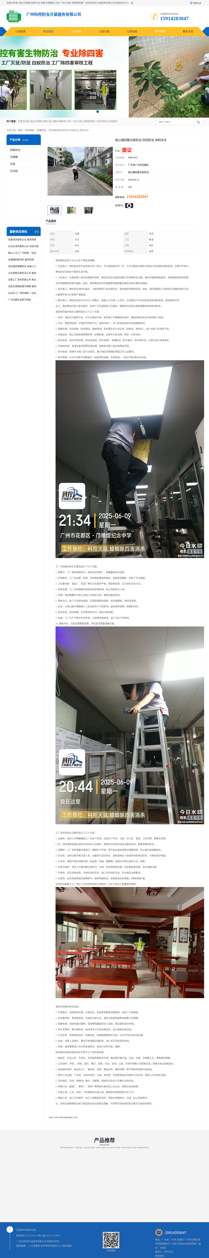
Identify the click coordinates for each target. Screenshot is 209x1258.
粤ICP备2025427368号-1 (49, 1235)
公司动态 (132, 31)
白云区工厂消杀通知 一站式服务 (23, 293)
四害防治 (41, 130)
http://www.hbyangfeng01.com (63, 1117)
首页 (20, 130)
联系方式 (188, 31)
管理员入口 (56, 1246)
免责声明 (45, 1246)
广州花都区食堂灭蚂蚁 (19, 299)
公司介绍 (104, 31)
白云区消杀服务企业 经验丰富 (23, 246)
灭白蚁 (14, 171)
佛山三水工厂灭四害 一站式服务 (23, 253)
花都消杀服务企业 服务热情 (22, 239)
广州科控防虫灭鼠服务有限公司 (31, 1241)
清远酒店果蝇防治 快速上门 (22, 266)
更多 (36, 232)
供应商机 (48, 31)
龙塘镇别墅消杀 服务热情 (21, 259)
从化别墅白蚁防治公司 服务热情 (23, 273)
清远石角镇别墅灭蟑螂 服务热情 (23, 286)
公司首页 (20, 31)
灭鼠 (12, 164)
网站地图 (67, 1246)
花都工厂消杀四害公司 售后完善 (23, 279)
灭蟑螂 (14, 157)
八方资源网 (34, 1246)
